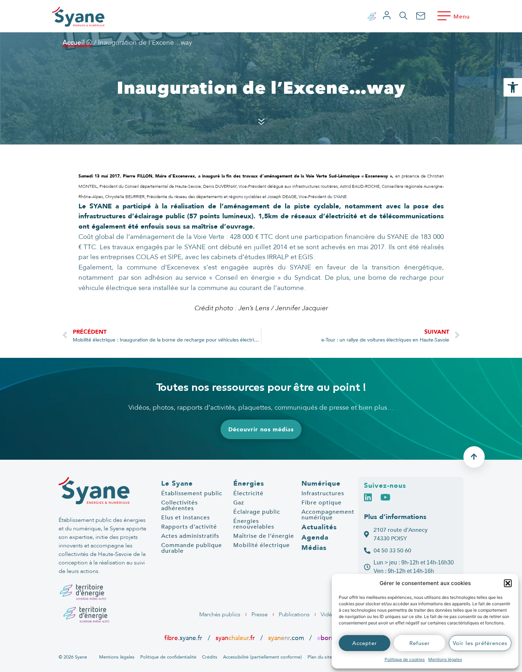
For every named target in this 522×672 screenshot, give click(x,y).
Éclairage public (256, 512)
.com (286, 638)
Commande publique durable (191, 548)
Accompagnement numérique (327, 514)
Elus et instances (185, 517)
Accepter (364, 643)
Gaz (238, 503)
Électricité (248, 493)
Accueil (74, 42)
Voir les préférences (480, 643)
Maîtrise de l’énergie (263, 536)
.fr (329, 638)
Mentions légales (445, 659)
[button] (507, 583)
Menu (461, 17)
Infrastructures (322, 493)
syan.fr (235, 638)
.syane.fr (184, 638)
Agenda (314, 537)
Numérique (321, 483)
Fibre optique (321, 503)
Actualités (319, 527)
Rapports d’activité (189, 527)
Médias (314, 547)
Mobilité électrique (261, 545)
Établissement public (191, 493)
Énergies (248, 483)
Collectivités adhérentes (179, 505)
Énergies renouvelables (253, 524)
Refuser (419, 643)
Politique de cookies (405, 659)
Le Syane (177, 483)
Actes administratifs (190, 536)
